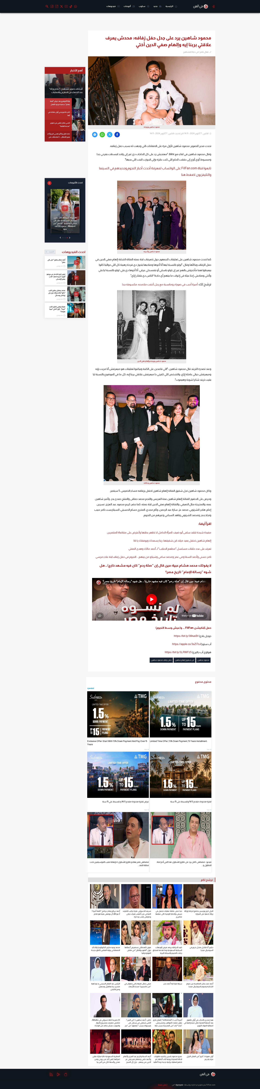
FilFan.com (210, 1085)
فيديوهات (111, 6)
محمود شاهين (203, 660)
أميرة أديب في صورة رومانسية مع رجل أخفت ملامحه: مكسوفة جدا (160, 284)
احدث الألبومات (75, 182)
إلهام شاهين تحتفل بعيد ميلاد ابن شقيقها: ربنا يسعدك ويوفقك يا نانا (172, 540)
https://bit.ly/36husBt (186, 635)
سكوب (142, 6)
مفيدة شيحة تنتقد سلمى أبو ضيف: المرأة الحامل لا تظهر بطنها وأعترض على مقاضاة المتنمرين (159, 532)
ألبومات (127, 6)
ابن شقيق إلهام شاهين (184, 660)
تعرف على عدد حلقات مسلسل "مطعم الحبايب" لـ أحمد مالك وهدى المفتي (170, 548)
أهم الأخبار (76, 70)
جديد (155, 6)
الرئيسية (169, 6)
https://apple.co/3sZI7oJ (186, 644)
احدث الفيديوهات (67, 252)
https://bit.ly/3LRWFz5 (178, 652)
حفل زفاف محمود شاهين (161, 660)
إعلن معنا (162, 1085)
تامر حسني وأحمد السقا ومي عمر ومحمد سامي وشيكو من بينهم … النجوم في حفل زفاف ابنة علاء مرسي (153, 556)
